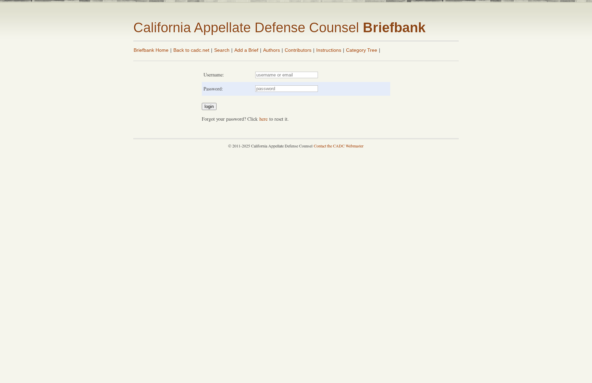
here (263, 119)
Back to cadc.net (191, 50)
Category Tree (361, 50)
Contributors (298, 50)
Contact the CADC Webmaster (338, 145)
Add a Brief (246, 50)
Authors (271, 50)
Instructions (328, 50)
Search (222, 50)
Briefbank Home (151, 50)
